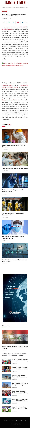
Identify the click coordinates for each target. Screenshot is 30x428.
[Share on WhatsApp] (9, 22)
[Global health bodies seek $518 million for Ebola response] (15, 250)
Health (4, 11)
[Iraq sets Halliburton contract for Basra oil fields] (15, 337)
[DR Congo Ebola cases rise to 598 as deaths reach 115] (15, 204)
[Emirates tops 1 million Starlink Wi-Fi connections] (6, 377)
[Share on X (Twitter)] (13, 22)
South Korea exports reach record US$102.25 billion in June (20, 400)
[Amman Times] (15, 2)
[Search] (27, 2)
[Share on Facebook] (4, 22)
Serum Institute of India (9, 100)
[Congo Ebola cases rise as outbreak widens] (15, 159)
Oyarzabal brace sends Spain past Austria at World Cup (20, 392)
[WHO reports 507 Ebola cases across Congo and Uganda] (15, 227)
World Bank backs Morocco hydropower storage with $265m (20, 385)
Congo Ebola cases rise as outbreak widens (15, 168)
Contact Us (18, 424)
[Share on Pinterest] (18, 22)
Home (3, 7)
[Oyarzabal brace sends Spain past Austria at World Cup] (6, 393)
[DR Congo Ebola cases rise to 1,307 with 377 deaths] (15, 136)
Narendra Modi (7, 85)
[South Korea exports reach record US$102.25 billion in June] (6, 401)
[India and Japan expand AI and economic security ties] (6, 369)
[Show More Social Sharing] (26, 22)
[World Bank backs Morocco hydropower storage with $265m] (6, 385)
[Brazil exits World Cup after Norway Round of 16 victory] (6, 361)
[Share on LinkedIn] (22, 22)
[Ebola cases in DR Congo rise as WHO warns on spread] (15, 180)
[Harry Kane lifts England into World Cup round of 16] (6, 409)
